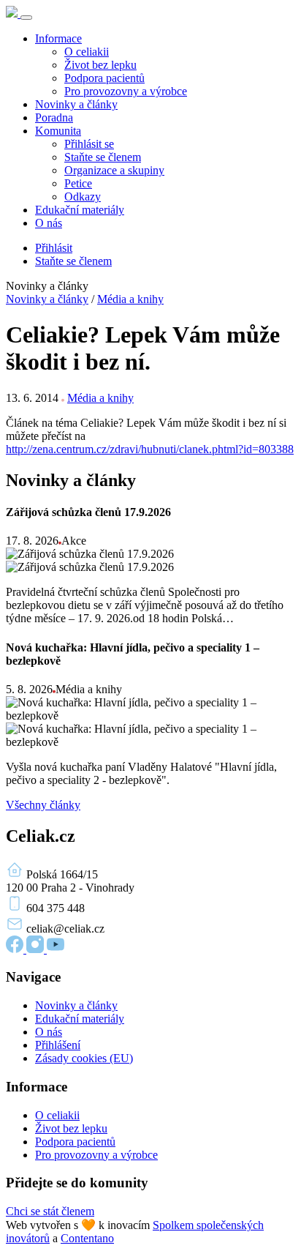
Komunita (58, 130)
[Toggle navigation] (26, 17)
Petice (78, 183)
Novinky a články (76, 104)
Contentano (87, 1238)
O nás (48, 223)
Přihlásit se (89, 144)
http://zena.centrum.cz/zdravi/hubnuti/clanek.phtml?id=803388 (150, 449)
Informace (58, 38)
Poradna (54, 117)
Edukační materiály (79, 209)
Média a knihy (130, 299)
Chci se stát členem (50, 1211)
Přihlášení (57, 1045)
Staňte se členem (102, 157)
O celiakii (86, 51)
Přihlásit (53, 248)
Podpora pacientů (104, 78)
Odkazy (82, 196)
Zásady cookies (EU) (84, 1058)
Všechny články (43, 805)
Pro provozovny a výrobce (125, 91)
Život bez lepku (100, 65)
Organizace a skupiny (114, 170)
